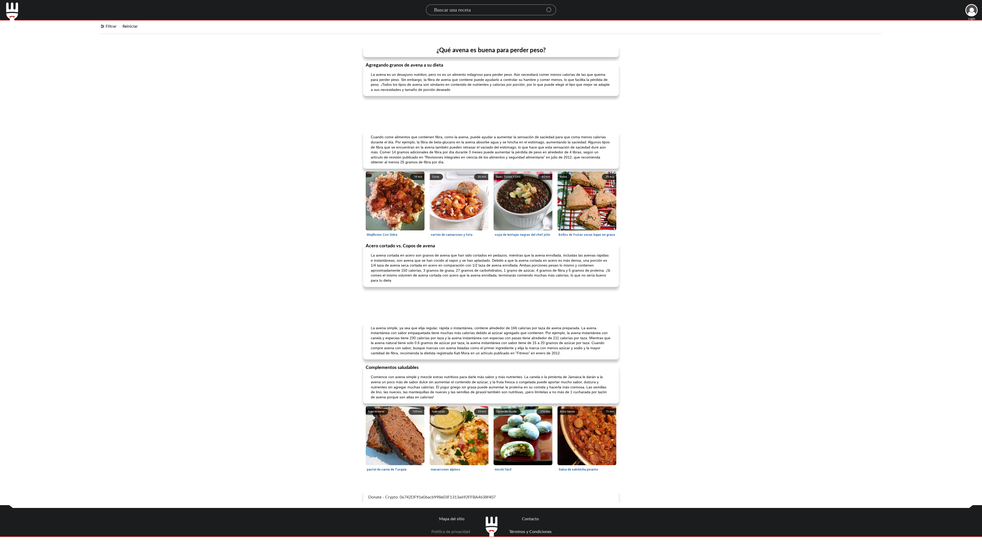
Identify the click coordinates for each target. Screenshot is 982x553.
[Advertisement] (491, 112)
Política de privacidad (450, 532)
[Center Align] (550, 8)
